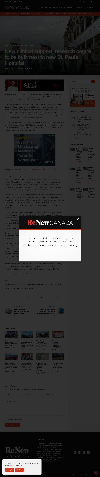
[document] (50, 238)
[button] (78, 219)
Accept (9, 470)
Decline (19, 470)
